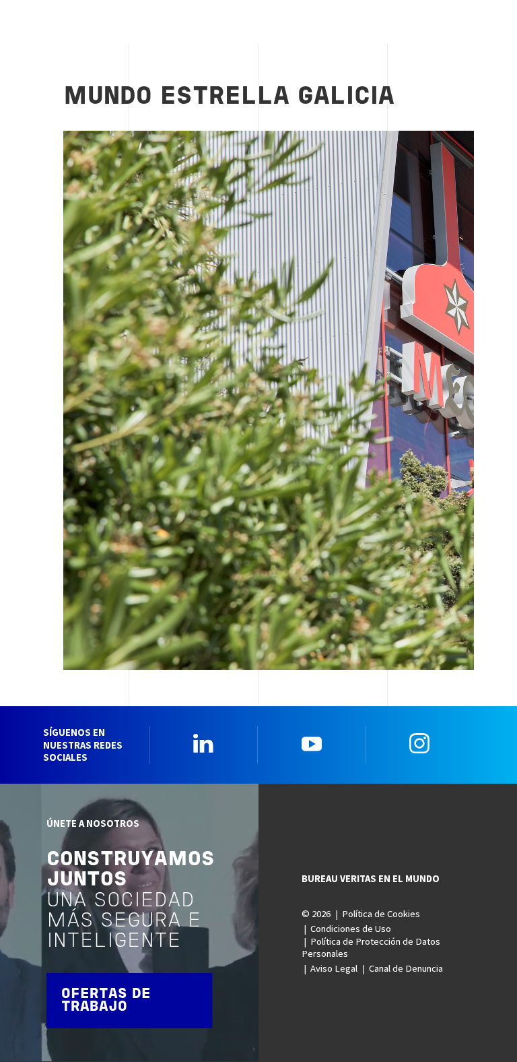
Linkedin (203, 743)
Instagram (419, 743)
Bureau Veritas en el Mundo (371, 879)
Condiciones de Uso (350, 929)
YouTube (312, 743)
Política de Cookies (381, 914)
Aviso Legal (333, 968)
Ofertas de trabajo (106, 1000)
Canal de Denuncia (406, 968)
